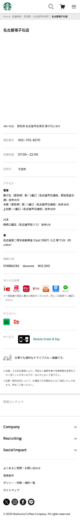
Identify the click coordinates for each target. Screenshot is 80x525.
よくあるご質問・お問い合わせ (22, 468)
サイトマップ (11, 490)
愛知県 (27, 16)
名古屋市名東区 (41, 16)
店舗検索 (16, 16)
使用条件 (8, 475)
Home (6, 16)
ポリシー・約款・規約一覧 (19, 483)
